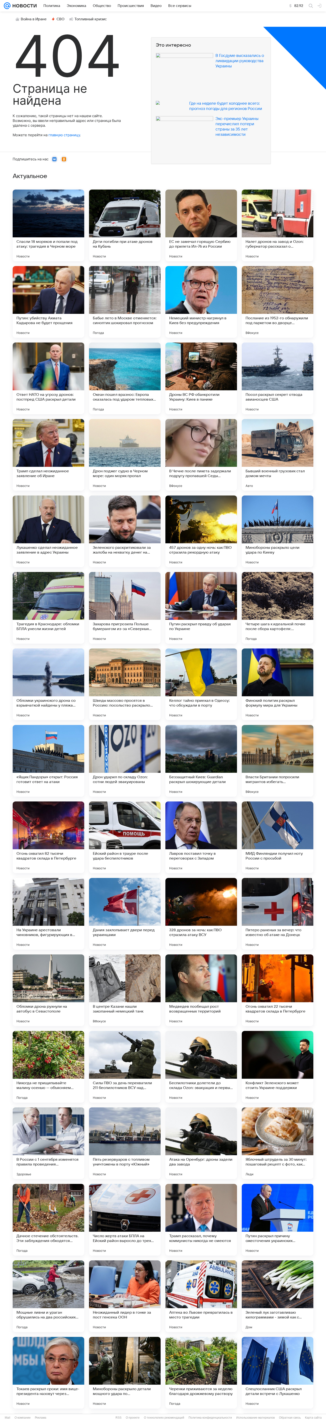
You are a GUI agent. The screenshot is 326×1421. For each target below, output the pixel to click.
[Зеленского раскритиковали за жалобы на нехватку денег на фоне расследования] (125, 531)
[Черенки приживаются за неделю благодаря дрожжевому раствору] (201, 1373)
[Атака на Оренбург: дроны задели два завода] (201, 1143)
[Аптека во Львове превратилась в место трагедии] (201, 1296)
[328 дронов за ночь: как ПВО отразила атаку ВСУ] (201, 914)
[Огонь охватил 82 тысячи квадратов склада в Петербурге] (48, 837)
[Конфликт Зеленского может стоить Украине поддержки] (277, 1067)
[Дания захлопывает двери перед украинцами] (125, 914)
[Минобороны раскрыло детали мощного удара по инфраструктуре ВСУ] (125, 1373)
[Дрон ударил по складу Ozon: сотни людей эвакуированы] (125, 761)
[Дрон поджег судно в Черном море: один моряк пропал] (125, 455)
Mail (7, 1417)
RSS (118, 1417)
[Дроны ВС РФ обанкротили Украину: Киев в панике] (201, 378)
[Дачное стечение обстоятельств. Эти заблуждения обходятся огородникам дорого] (48, 1220)
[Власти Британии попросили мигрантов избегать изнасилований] (277, 761)
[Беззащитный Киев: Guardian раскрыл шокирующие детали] (201, 761)
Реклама (40, 1417)
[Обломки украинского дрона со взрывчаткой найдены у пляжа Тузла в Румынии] (48, 684)
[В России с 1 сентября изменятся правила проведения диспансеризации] (48, 1143)
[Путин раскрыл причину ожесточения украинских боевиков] (277, 1220)
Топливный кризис (90, 19)
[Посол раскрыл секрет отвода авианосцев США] (277, 378)
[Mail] (7, 5)
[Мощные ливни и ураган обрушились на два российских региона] (48, 1296)
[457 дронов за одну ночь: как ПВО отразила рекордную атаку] (201, 531)
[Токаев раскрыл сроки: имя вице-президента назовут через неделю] (48, 1373)
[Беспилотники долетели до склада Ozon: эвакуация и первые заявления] (201, 1067)
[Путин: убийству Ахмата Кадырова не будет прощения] (48, 302)
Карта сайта (313, 1417)
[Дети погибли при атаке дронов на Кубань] (125, 225)
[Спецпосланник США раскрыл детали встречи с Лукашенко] (277, 1373)
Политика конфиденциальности (210, 1417)
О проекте (133, 1417)
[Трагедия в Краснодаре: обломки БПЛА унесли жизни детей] (48, 608)
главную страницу (64, 135)
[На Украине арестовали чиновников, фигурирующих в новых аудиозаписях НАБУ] (48, 914)
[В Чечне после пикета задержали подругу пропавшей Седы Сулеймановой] (201, 455)
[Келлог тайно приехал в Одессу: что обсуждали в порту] (201, 684)
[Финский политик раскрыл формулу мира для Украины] (277, 684)
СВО (60, 19)
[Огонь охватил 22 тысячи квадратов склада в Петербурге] (277, 990)
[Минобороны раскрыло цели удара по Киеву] (277, 531)
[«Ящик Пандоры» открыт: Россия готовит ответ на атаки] (48, 761)
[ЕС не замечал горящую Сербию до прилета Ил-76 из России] (201, 225)
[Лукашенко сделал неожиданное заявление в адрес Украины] (48, 531)
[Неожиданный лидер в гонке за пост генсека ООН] (125, 1296)
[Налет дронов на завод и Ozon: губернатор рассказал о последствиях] (277, 225)
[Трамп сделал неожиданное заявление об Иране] (48, 455)
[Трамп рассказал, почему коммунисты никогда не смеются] (201, 1220)
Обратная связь (290, 1417)
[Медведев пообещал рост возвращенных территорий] (201, 990)
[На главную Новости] (24, 5)
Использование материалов (255, 1417)
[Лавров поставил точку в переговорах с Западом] (201, 837)
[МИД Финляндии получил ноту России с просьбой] (277, 837)
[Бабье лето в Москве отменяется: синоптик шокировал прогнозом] (125, 302)
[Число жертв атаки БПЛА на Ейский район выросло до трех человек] (125, 1220)
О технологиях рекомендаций (164, 1417)
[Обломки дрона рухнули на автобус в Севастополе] (48, 990)
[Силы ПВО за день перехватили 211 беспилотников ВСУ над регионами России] (125, 1067)
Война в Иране (34, 19)
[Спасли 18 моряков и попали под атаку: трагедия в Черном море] (48, 225)
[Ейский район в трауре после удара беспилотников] (125, 837)
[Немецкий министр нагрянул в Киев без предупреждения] (201, 302)
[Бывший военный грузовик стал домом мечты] (277, 455)
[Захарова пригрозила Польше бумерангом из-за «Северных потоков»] (125, 608)
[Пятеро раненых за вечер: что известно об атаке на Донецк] (277, 914)
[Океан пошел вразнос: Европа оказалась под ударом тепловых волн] (125, 378)
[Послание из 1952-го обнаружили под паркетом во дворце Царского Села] (277, 302)
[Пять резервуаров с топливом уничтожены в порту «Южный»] (125, 1143)
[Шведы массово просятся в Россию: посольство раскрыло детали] (125, 684)
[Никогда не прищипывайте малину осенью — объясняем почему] (48, 1067)
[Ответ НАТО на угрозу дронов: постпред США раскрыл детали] (48, 378)
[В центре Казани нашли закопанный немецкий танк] (125, 990)
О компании (23, 1417)
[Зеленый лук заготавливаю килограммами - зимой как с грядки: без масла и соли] (277, 1296)
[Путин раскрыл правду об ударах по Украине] (201, 608)
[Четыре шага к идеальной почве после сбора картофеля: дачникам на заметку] (277, 608)
